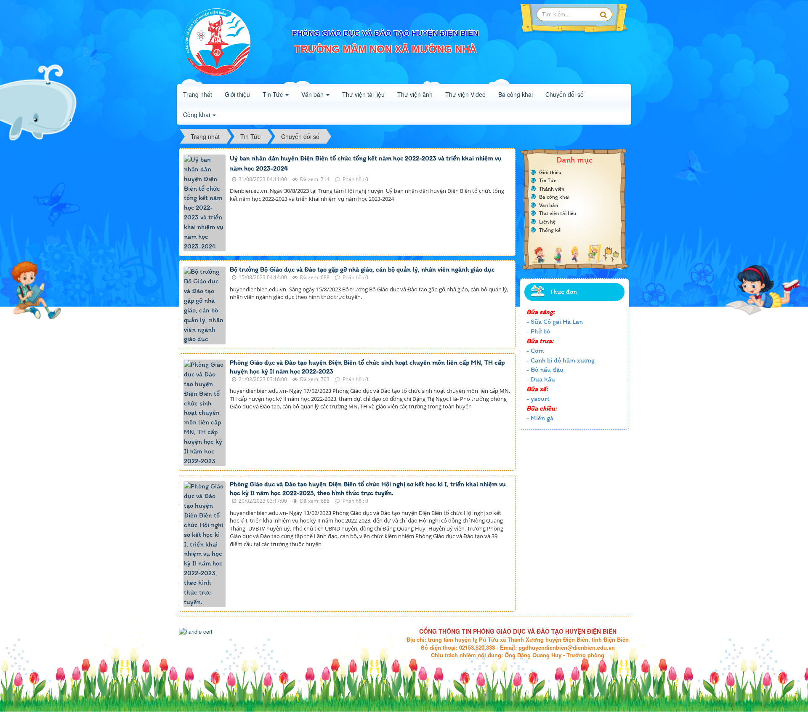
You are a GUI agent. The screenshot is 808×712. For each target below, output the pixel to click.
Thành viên (551, 189)
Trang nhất (197, 94)
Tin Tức (547, 180)
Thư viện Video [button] (465, 94)
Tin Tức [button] (273, 94)
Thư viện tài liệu (557, 213)
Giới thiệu (550, 172)
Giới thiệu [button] (237, 94)
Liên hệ (547, 222)
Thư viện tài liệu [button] (363, 94)
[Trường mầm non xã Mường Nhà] (216, 41)
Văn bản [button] (313, 94)
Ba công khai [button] (515, 94)
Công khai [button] (197, 114)
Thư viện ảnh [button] (415, 94)
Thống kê (550, 230)
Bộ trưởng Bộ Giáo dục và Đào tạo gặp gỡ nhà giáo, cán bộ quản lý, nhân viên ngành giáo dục (362, 269)
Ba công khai (554, 197)
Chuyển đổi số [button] (564, 94)
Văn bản (548, 205)
